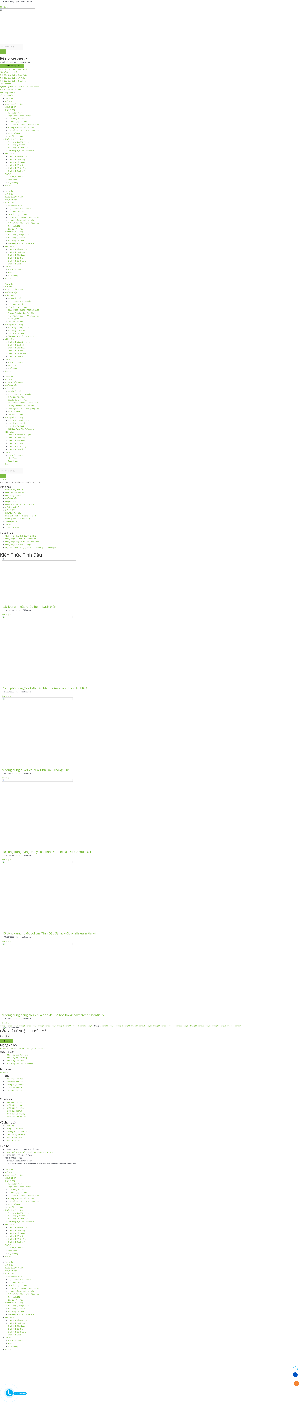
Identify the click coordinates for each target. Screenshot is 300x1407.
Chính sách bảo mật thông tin (19, 156)
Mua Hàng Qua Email (16, 145)
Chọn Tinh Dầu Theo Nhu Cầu (19, 116)
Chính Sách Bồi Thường (17, 168)
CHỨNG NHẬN (11, 107)
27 (185, 1026)
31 (215, 1026)
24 (163, 1026)
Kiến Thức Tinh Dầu (15, 177)
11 (67, 1026)
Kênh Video (12, 179)
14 (89, 1026)
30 (208, 1026)
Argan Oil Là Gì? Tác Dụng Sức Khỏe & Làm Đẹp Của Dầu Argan (30, 547)
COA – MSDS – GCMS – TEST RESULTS (23, 124)
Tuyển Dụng (13, 182)
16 (104, 1026)
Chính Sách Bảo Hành (16, 162)
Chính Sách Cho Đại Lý (16, 159)
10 (60, 1026)
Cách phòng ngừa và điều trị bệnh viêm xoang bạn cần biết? (44, 688)
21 (141, 1026)
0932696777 (20, 1393)
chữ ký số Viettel (21, 1096)
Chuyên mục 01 (11, 501)
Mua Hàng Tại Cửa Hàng (18, 148)
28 (193, 1026)
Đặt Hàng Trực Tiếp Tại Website (21, 150)
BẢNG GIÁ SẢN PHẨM (14, 104)
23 (156, 1026)
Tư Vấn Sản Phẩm (15, 113)
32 (222, 1026)
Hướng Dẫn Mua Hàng (14, 139)
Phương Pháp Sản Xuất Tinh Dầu (21, 127)
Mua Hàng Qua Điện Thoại (18, 142)
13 (82, 1026)
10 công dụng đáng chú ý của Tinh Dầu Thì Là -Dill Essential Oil (47, 852)
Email (2, 1036)
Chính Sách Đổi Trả (15, 165)
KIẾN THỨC (10, 110)
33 (230, 1026)
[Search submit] (3, 51)
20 (134, 1026)
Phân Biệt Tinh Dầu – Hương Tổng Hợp (23, 130)
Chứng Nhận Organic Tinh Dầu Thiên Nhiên (22, 541)
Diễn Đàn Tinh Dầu (15, 136)
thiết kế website (6, 1096)
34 (237, 1026)
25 (171, 1026)
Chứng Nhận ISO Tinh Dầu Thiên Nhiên (20, 538)
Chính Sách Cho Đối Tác (17, 171)
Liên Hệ (8, 185)
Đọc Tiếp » (6, 614)
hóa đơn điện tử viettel (39, 1096)
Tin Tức (8, 174)
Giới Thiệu (9, 101)
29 (200, 1026)
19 (126, 1026)
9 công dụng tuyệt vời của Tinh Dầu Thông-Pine (36, 770)
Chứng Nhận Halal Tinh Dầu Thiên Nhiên (21, 536)
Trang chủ (9, 98)
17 (112, 1026)
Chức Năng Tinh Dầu (16, 118)
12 (75, 1026)
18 (119, 1026)
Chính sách (9, 153)
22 (149, 1026)
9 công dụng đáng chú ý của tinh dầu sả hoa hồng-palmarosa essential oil (54, 1015)
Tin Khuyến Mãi (14, 133)
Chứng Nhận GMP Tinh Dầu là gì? (18, 544)
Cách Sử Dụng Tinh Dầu (17, 121)
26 (178, 1026)
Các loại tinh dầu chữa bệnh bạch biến (29, 606)
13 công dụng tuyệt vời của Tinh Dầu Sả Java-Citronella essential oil (49, 933)
